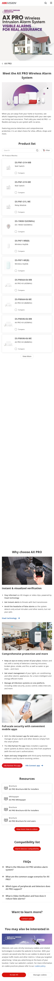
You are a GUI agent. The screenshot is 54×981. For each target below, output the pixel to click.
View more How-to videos (27, 829)
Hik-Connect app (32, 765)
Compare (21, 173)
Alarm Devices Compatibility (27, 849)
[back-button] (2, 63)
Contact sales (27, 918)
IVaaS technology (9, 618)
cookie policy (40, 966)
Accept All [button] (14, 974)
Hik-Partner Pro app (12, 765)
